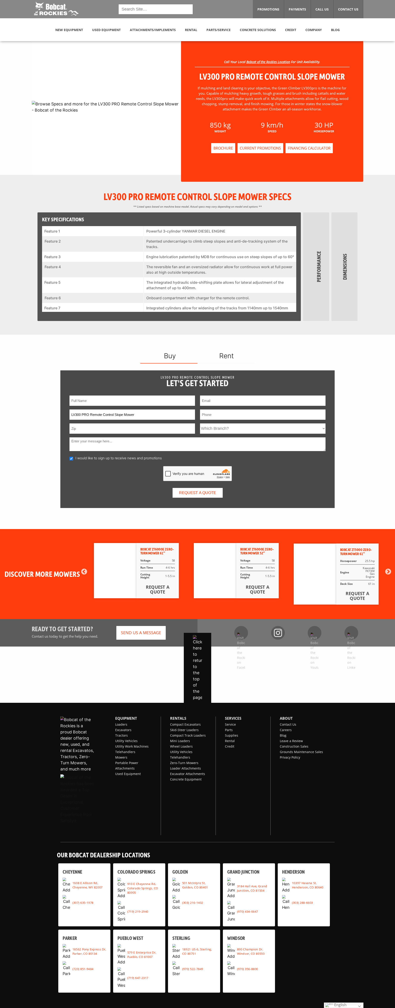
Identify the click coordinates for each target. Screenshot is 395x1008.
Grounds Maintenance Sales (301, 752)
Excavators (123, 730)
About (286, 718)
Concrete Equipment (186, 779)
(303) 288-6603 (302, 902)
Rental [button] (191, 30)
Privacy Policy (290, 757)
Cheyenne (72, 871)
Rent (226, 356)
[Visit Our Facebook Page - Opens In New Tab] (241, 633)
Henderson (293, 871)
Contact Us (288, 724)
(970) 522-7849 (192, 969)
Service (230, 724)
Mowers (121, 757)
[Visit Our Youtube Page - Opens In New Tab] (314, 633)
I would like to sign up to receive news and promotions (118, 458)
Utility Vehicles (126, 741)
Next (388, 571)
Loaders (121, 724)
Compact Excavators (185, 724)
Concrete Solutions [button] (258, 30)
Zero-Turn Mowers (184, 763)
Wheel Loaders (181, 746)
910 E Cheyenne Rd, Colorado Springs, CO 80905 (142, 888)
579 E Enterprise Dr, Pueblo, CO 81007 (141, 954)
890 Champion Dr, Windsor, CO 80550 (251, 951)
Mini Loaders (180, 741)
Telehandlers (125, 752)
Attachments (125, 768)
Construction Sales (294, 746)
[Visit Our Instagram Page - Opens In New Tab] (278, 633)
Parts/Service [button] (218, 30)
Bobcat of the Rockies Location (268, 62)
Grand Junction (243, 871)
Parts (229, 730)
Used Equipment (128, 774)
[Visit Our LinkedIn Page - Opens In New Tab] (351, 633)
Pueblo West (130, 938)
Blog (283, 735)
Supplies (231, 735)
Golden (180, 871)
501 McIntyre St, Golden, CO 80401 (195, 885)
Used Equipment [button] (106, 30)
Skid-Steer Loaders (184, 730)
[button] (56, 8)
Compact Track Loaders (188, 735)
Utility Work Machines (132, 746)
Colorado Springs (136, 871)
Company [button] (313, 30)
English (340, 1005)
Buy (170, 356)
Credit (229, 746)
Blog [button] (335, 30)
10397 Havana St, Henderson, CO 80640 (307, 885)
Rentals (178, 718)
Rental (230, 741)
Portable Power (126, 763)
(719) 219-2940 (137, 911)
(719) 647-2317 (137, 978)
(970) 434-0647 (247, 911)
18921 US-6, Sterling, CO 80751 (197, 951)
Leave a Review (291, 741)
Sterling (181, 938)
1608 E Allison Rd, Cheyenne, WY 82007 (87, 885)
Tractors (121, 735)
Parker (70, 938)
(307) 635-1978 (82, 902)
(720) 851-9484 (82, 969)
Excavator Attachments (187, 774)
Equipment (126, 718)
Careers (286, 730)
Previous (84, 571)
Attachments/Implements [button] (153, 30)
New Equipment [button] (69, 30)
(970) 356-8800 (247, 969)
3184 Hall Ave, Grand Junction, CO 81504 (252, 888)
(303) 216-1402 (192, 902)
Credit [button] (290, 30)
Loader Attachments (185, 768)
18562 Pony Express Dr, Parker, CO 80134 (89, 951)
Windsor (236, 938)
